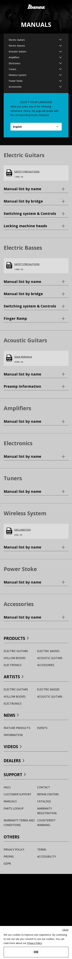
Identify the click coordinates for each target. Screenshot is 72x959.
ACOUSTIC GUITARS (49, 658)
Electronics (14, 63)
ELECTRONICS (13, 665)
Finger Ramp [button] (23, 318)
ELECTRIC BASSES (48, 651)
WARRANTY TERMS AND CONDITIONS (19, 823)
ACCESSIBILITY (46, 856)
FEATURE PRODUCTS (17, 728)
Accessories (15, 86)
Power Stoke (16, 80)
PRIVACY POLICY (14, 849)
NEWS (9, 715)
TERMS (41, 849)
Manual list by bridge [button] (31, 201)
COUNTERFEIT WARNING (46, 823)
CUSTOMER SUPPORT (17, 794)
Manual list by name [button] (30, 188)
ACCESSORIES (45, 665)
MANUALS (10, 801)
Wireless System (17, 75)
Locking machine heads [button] (33, 225)
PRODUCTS (14, 638)
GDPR (7, 863)
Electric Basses (17, 45)
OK (36, 952)
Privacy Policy (34, 943)
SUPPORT (13, 774)
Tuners (12, 69)
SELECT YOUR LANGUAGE (36, 102)
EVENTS (42, 728)
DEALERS (12, 760)
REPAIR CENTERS (48, 794)
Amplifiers (14, 57)
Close (65, 929)
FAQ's (7, 787)
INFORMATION (13, 735)
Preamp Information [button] (30, 386)
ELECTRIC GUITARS (16, 651)
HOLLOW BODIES (15, 658)
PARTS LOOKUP (14, 808)
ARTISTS (12, 676)
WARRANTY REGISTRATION (47, 811)
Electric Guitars (17, 39)
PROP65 (9, 856)
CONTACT (43, 787)
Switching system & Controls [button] (36, 213)
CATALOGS (44, 801)
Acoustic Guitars (17, 51)
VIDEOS (11, 746)
